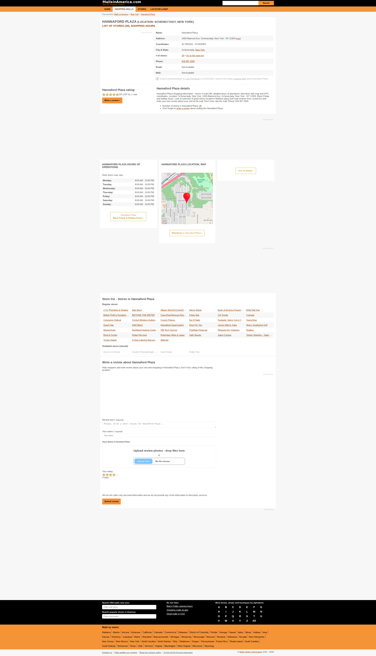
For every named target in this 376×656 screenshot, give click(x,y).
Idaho (240, 632)
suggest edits (240, 79)
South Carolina (252, 641)
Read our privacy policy (150, 652)
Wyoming (209, 646)
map (238, 39)
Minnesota (186, 637)
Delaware (182, 632)
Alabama (106, 632)
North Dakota (164, 641)
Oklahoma (184, 641)
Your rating (107, 471)
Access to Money (111, 352)
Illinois (248, 632)
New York (135, 641)
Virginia (158, 646)
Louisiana (127, 637)
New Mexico (122, 641)
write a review (183, 108)
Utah (140, 646)
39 (183, 55)
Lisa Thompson (193, 79)
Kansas (105, 637)
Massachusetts (160, 637)
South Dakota (108, 646)
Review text (112, 420)
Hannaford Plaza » (128, 216)
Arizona (125, 632)
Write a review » (112, 100)
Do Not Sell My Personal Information (178, 653)
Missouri (211, 637)
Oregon (195, 641)
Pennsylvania (207, 641)
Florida (214, 632)
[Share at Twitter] (265, 21)
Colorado (158, 632)
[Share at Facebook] (259, 21)
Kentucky (116, 637)
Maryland (146, 637)
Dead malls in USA (176, 614)
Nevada (243, 637)
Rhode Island (236, 641)
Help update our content (126, 652)
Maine (137, 637)
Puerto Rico (222, 641)
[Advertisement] (127, 54)
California (147, 632)
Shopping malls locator (177, 610)
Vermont (149, 646)
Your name (112, 431)
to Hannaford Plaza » (187, 233)
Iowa (264, 632)
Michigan (175, 637)
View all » (246, 170)
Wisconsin (197, 646)
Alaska (116, 632)
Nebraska (232, 637)
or (159, 452)
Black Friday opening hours (180, 606)
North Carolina (149, 641)
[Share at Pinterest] (271, 21)
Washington (169, 646)
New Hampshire (256, 637)
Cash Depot (166, 352)
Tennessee (122, 646)
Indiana (256, 632)
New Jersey (108, 641)
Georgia (223, 632)
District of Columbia (199, 632)
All (254, 620)
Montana (221, 637)
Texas (133, 646)
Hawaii (232, 632)
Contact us (107, 652)
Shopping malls (124, 9)
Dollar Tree (194, 352)
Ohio (175, 641)
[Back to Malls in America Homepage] (145, 3)
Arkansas (135, 632)
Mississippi (199, 637)
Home (107, 9)
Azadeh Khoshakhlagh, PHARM (146, 352)
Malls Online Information (250, 652)
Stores (142, 9)
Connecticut (170, 632)
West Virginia (184, 646)
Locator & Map (159, 9)
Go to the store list (195, 55)
